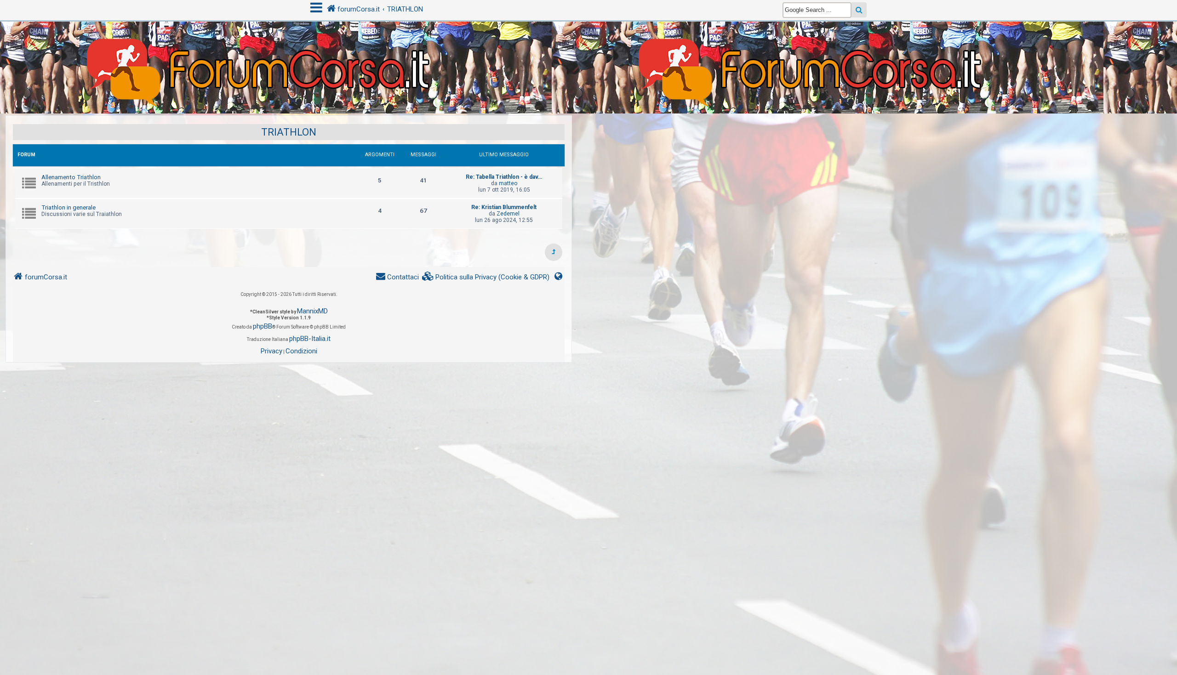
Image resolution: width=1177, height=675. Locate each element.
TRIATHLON (288, 132)
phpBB (262, 326)
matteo (508, 183)
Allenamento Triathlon (71, 177)
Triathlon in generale (68, 207)
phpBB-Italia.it (310, 339)
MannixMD (312, 311)
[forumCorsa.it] (588, 49)
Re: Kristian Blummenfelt (504, 207)
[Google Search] (859, 9)
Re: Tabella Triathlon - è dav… (504, 177)
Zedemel (508, 213)
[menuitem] (486, 277)
